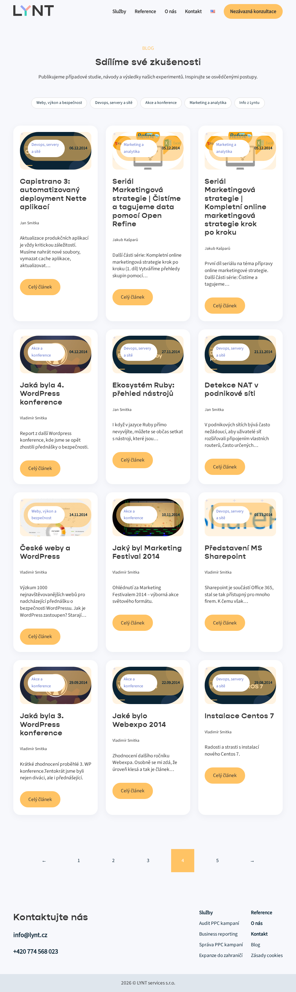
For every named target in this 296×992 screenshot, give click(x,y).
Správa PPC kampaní (221, 944)
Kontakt (193, 11)
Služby (119, 11)
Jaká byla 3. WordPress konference (42, 725)
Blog (255, 944)
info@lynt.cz (30, 935)
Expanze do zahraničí (221, 955)
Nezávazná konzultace (253, 11)
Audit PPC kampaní (219, 923)
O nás (170, 11)
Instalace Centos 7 (239, 716)
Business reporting (218, 934)
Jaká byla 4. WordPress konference (42, 394)
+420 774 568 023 (35, 951)
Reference (145, 11)
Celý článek (40, 287)
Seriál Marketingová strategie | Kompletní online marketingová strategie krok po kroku (236, 207)
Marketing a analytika (208, 103)
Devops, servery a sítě (113, 103)
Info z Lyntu (249, 103)
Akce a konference (161, 103)
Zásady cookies (267, 955)
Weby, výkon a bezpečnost (59, 103)
